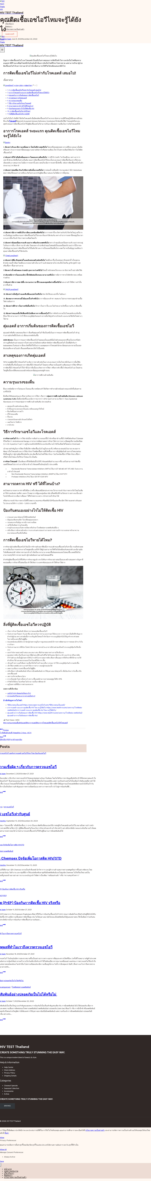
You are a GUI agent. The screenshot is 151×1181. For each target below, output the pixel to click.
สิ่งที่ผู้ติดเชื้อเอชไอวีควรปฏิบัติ (19, 114)
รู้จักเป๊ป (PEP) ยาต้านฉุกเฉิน (11, 738)
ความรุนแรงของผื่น (15, 101)
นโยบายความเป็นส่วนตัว (14, 29)
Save (2, 1161)
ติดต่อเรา (8, 27)
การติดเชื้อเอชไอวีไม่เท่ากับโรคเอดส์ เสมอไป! (25, 90)
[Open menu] (2, 49)
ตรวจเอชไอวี (9, 807)
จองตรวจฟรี (9, 34)
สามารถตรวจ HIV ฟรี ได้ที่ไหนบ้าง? (21, 106)
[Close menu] (0, 1165)
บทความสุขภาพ (11, 21)
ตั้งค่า (7, 1133)
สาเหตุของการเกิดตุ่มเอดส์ (18, 98)
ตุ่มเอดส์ (23, 723)
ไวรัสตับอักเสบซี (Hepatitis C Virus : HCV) (15, 731)
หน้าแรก (8, 18)
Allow (2, 1138)
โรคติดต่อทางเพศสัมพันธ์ (21, 987)
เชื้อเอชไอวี (55, 723)
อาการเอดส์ (32, 723)
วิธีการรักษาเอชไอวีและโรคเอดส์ (20, 103)
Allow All (3, 1150)
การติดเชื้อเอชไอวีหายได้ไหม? (20, 111)
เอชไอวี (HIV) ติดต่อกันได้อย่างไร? (19, 693)
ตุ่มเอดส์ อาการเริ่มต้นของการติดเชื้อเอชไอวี (24, 95)
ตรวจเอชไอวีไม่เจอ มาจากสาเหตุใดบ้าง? (21, 696)
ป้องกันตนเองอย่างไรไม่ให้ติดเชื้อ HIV (21, 109)
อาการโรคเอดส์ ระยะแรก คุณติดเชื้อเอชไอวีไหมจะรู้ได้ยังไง (29, 93)
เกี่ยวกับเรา (9, 24)
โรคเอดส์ (64, 723)
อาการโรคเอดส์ (43, 723)
